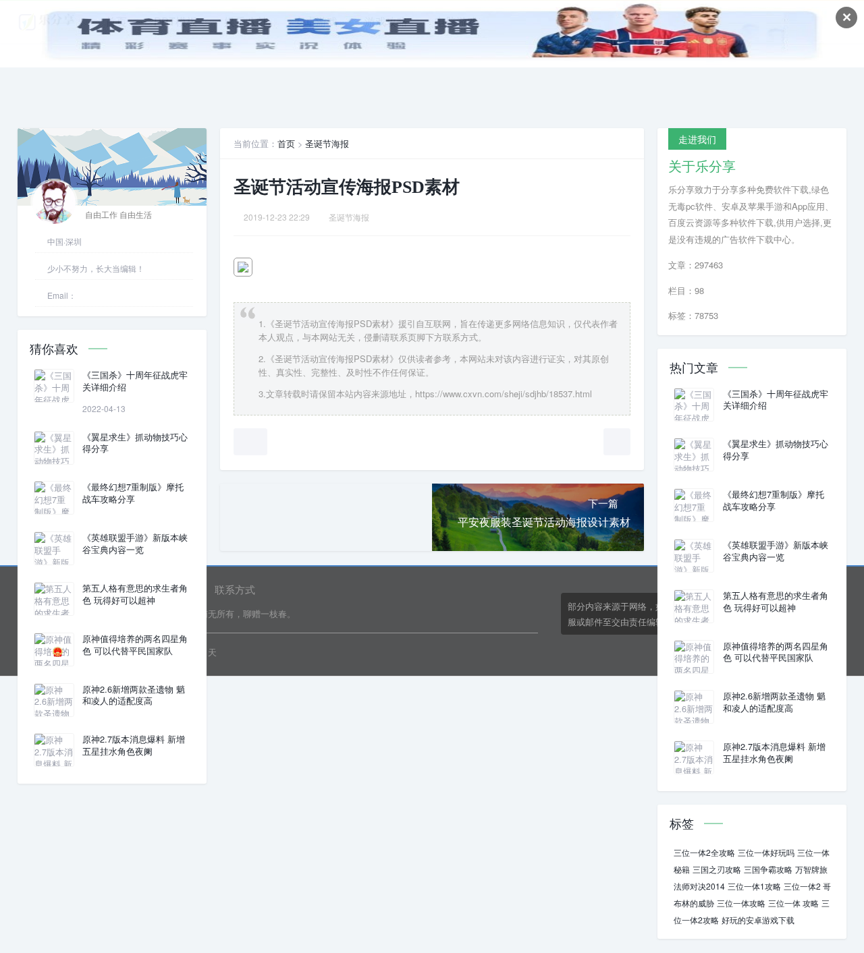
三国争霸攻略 (768, 869)
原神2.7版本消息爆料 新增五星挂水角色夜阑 (133, 745)
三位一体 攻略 (793, 902)
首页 (286, 143)
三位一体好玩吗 (766, 852)
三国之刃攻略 (717, 869)
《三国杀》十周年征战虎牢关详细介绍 (135, 381)
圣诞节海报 (327, 143)
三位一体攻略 (741, 902)
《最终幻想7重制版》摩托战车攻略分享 (133, 493)
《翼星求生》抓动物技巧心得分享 (135, 443)
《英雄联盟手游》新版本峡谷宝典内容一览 (135, 543)
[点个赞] (250, 441)
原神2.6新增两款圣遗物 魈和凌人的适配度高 (133, 695)
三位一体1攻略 (754, 886)
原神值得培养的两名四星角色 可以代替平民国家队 (135, 645)
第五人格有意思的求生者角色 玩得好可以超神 (135, 594)
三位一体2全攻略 (704, 852)
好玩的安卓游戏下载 (758, 919)
